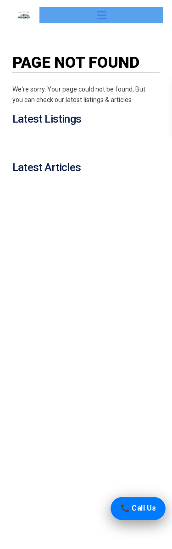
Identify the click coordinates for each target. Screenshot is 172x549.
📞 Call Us (138, 508)
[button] (101, 15)
